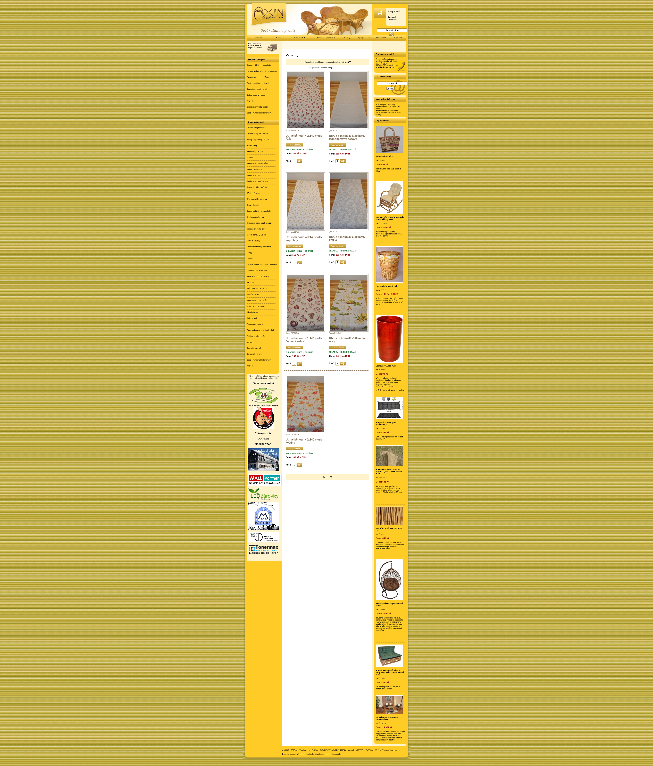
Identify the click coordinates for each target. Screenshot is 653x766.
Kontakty (398, 38)
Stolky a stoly (252, 318)
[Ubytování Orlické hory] (263, 471)
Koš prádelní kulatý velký (386, 104)
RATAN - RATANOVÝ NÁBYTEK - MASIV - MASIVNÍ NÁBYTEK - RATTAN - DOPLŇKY (347, 750)
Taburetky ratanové (255, 324)
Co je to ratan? (300, 38)
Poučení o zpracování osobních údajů (298, 754)
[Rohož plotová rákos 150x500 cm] (389, 524)
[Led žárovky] (263, 499)
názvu (344, 62)
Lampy (249, 253)
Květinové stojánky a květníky (259, 247)
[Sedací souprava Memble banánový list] (389, 713)
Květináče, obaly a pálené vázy (259, 223)
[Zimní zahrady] (263, 529)
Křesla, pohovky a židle (256, 235)
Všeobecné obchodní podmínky (328, 754)
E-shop (279, 38)
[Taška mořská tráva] (389, 153)
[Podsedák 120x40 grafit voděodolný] (389, 419)
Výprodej (250, 101)
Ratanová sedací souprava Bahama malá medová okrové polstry (388, 112)
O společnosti (257, 38)
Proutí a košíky (253, 294)
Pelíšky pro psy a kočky (257, 288)
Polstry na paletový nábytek (258, 83)
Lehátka (250, 259)
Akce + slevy (252, 145)
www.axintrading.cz (392, 750)
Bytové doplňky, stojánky (257, 187)
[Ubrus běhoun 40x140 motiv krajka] (349, 230)
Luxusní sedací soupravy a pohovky (262, 71)
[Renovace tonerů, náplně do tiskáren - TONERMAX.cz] (263, 554)
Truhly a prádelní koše (256, 336)
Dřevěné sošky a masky (257, 199)
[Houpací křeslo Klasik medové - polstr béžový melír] (389, 214)
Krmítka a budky (253, 241)
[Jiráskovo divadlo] (263, 541)
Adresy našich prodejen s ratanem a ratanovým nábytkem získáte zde (264, 377)
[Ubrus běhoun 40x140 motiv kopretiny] (305, 230)
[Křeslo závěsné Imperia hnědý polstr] (389, 600)
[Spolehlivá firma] (263, 428)
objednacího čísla (333, 62)
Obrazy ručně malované (257, 271)
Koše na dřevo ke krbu (256, 229)
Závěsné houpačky (255, 354)
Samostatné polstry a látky (258, 89)
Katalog (347, 38)
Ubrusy (250, 342)
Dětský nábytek (253, 193)
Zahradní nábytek (254, 348)
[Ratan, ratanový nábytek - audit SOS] (263, 406)
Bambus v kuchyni (254, 169)
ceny (322, 62)
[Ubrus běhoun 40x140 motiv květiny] (305, 432)
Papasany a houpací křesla (258, 77)
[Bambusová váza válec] (389, 362)
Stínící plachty (252, 312)
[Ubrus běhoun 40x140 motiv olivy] (349, 331)
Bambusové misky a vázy (257, 163)
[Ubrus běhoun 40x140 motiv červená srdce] (305, 331)
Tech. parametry (294, 145)
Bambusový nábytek (255, 151)
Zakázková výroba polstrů (257, 107)
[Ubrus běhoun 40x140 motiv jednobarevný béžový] (349, 129)
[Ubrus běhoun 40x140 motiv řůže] (305, 128)
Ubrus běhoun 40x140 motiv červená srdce (304, 340)
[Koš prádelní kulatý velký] (389, 282)
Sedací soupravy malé (256, 95)
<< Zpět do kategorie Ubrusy (320, 68)
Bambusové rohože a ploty (258, 181)
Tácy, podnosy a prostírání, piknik (261, 330)
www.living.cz (263, 439)
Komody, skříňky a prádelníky (259, 65)
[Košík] (380, 17)
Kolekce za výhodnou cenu (258, 128)
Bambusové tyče (254, 175)
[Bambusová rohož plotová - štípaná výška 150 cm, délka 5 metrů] (389, 466)
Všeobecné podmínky (326, 38)
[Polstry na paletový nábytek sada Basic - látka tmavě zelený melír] (389, 666)
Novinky (250, 157)
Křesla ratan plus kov (255, 217)
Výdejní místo (364, 38)
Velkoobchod (381, 38)
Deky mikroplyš (253, 205)
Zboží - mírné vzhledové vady (259, 113)
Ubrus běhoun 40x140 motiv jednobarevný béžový (347, 137)
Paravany (251, 282)
